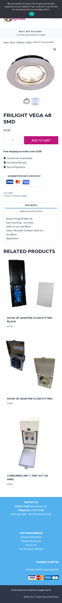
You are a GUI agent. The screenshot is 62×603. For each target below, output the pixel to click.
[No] (58, 9)
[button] (54, 49)
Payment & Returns (31, 541)
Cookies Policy (40, 597)
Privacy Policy (53, 597)
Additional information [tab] (31, 211)
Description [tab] (31, 205)
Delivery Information (31, 537)
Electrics (17, 196)
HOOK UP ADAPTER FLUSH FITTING (30, 398)
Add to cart (41, 140)
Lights (24, 196)
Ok (31, 14)
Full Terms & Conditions (31, 549)
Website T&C (29, 597)
